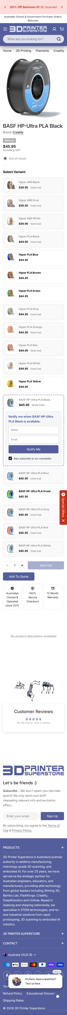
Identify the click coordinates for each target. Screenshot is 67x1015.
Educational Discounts (42, 993)
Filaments (42, 51)
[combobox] (33, 39)
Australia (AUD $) (20, 955)
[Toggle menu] (5, 29)
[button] (5, 7)
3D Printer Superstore (30, 1008)
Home (7, 51)
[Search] (59, 39)
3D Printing (23, 51)
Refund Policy (12, 993)
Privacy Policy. (22, 830)
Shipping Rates (13, 1000)
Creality (18, 132)
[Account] (54, 29)
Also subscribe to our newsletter (33, 458)
